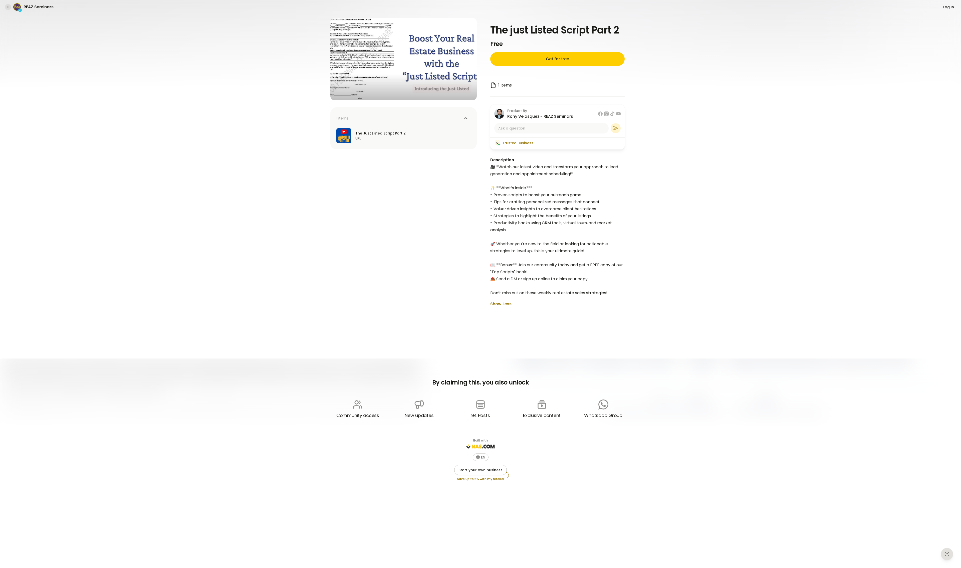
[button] (481, 457)
